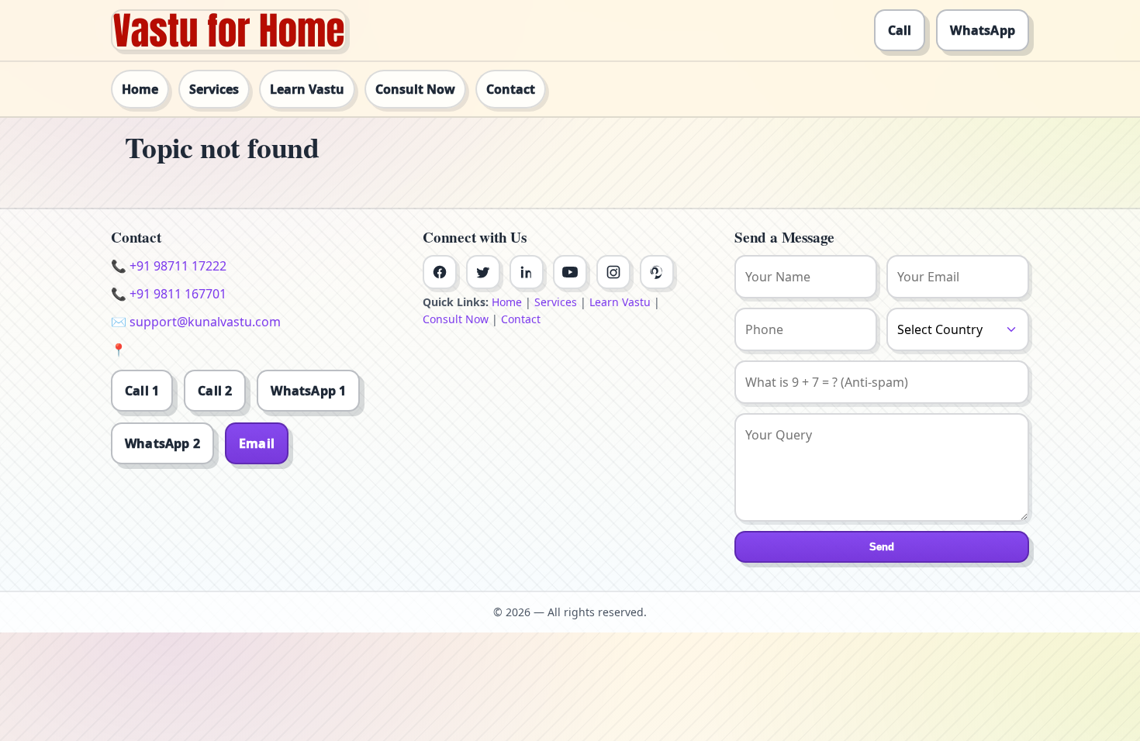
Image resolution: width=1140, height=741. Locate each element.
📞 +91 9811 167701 (168, 293)
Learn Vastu (307, 89)
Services (214, 89)
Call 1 (142, 390)
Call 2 (215, 390)
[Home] (229, 30)
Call (900, 30)
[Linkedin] (527, 272)
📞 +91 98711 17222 (168, 265)
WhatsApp (982, 30)
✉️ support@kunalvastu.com (196, 321)
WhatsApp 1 (308, 390)
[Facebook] (440, 272)
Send (882, 547)
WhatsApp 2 (162, 443)
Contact (510, 89)
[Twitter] (483, 272)
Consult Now (415, 89)
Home (140, 89)
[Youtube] (570, 272)
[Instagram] (613, 272)
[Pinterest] (657, 272)
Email (257, 443)
